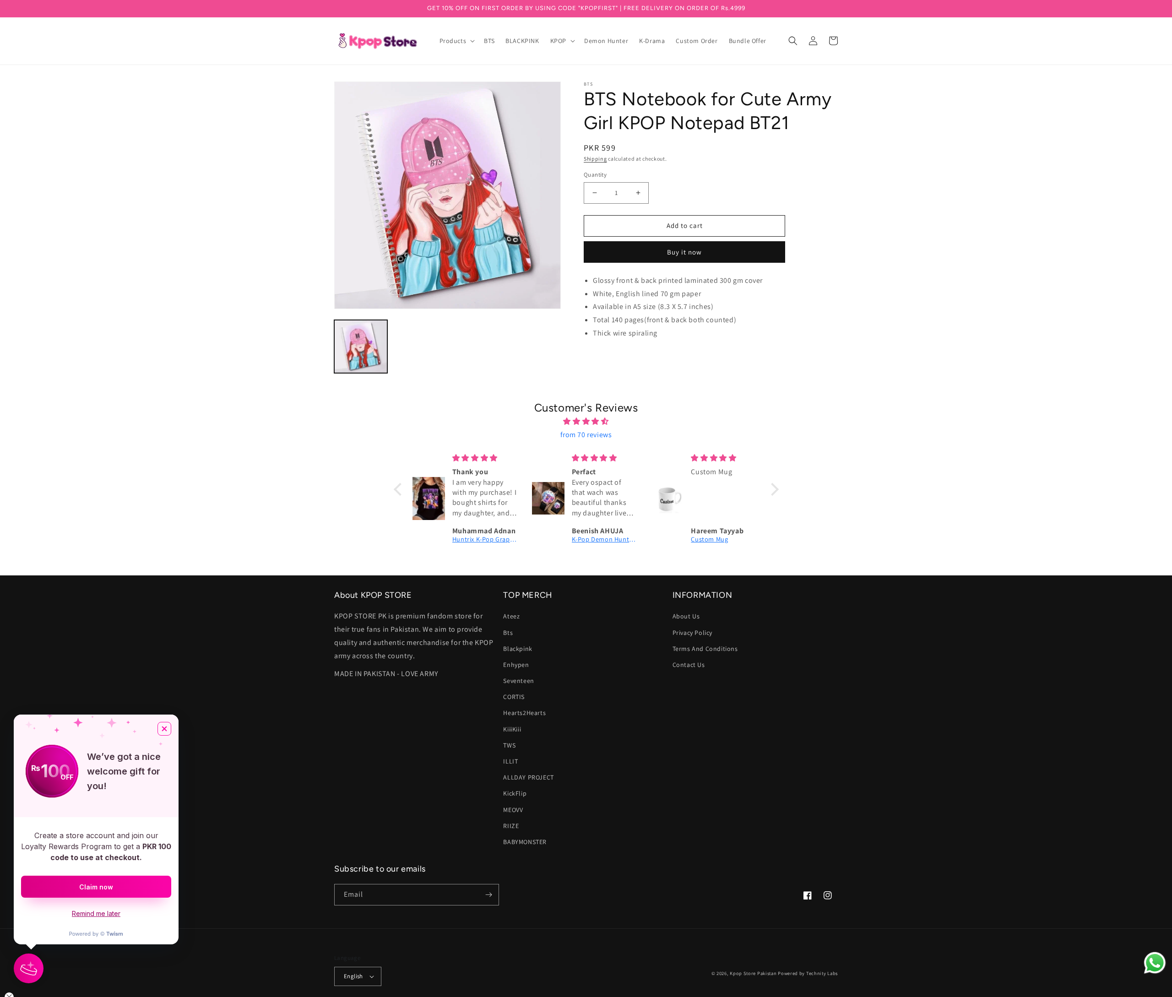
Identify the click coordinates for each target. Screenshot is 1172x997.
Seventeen (518, 681)
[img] (586, 421)
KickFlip (514, 793)
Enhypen (516, 665)
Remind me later (96, 913)
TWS (509, 745)
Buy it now (684, 252)
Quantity (595, 175)
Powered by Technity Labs (808, 973)
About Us (686, 616)
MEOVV (513, 810)
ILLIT (510, 761)
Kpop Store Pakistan (753, 973)
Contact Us (689, 665)
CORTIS (514, 697)
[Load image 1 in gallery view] (360, 346)
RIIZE (511, 826)
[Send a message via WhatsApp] (1154, 962)
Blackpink (517, 649)
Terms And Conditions (705, 649)
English (353, 976)
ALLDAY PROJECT (528, 777)
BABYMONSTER (525, 842)
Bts (508, 633)
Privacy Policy (692, 633)
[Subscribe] (488, 894)
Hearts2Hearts (524, 713)
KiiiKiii (512, 729)
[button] (456, 40)
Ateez (511, 616)
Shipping (595, 158)
